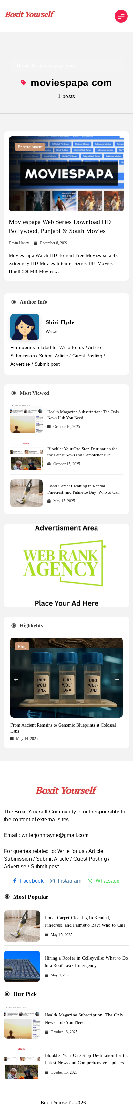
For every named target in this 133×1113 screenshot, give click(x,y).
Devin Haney (19, 243)
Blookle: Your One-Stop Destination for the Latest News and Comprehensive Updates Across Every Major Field (82, 455)
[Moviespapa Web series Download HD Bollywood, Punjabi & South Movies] (66, 173)
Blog (22, 646)
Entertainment (30, 146)
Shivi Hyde (60, 322)
